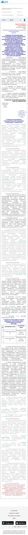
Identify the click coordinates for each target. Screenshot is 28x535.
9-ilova (14, 354)
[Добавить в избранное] (1, 20)
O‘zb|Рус (25, 20)
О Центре (14, 510)
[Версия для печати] (12, 20)
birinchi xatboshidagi (18, 241)
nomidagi (18, 297)
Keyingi (8, 148)
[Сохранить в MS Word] (11, 20)
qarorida (14, 291)
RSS (14, 518)
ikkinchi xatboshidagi (18, 133)
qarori (17, 83)
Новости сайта (14, 513)
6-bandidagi (22, 159)
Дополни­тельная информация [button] (7, 15)
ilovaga (14, 73)
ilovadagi (11, 415)
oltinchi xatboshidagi (20, 273)
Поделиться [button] (21, 15)
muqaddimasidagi (20, 375)
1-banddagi (13, 306)
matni (18, 316)
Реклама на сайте (14, 516)
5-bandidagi (17, 458)
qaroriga (23, 115)
